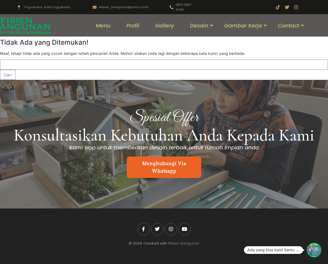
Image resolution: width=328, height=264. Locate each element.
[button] (314, 250)
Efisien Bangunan (183, 243)
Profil (132, 25)
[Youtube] (184, 229)
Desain (199, 25)
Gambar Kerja (243, 25)
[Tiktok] (278, 7)
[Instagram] (296, 7)
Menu (103, 25)
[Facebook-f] (143, 229)
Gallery (164, 25)
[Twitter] (287, 7)
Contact (288, 25)
